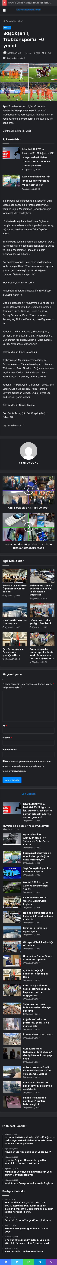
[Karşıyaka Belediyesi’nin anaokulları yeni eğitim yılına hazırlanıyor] (11, 180)
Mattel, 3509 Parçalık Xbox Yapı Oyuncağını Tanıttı (35, 886)
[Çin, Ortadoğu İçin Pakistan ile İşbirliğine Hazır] (15, 639)
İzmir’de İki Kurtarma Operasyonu (15, 622)
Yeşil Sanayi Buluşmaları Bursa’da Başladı (37, 870)
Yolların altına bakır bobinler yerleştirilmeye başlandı (37, 1007)
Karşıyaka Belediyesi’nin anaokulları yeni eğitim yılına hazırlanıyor (36, 180)
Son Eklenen (29, 793)
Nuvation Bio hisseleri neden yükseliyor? (26, 825)
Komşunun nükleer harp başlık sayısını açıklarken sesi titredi (37, 1086)
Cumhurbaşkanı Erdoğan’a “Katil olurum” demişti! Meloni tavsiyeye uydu (38, 1053)
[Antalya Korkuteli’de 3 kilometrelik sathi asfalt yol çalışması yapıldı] (12, 1072)
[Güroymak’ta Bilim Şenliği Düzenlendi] (42, 610)
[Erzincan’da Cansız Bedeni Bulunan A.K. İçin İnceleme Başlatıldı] (42, 576)
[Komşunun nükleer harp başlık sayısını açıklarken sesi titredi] (12, 1087)
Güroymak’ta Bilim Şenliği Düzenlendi (40, 622)
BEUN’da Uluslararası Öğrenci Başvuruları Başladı (15, 588)
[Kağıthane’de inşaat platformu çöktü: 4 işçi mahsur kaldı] (12, 1024)
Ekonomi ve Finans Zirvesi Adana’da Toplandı (37, 958)
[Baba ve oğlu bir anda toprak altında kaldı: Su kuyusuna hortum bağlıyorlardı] (42, 639)
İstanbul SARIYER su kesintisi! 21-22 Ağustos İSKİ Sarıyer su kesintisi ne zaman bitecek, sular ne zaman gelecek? (38, 157)
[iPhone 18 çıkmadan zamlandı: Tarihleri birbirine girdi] (12, 1102)
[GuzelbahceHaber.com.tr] (28, 9)
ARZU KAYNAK (14, 53)
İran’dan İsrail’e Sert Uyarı (38, 1034)
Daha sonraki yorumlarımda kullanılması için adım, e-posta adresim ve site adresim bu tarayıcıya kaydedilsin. (27, 766)
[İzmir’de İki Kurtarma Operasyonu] (15, 610)
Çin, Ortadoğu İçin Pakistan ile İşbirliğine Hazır (13, 652)
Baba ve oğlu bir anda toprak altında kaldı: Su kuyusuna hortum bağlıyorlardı (42, 653)
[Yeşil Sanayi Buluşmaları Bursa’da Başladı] (12, 873)
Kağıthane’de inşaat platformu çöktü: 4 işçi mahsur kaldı (36, 1023)
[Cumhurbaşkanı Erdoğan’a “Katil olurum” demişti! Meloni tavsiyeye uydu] (12, 1053)
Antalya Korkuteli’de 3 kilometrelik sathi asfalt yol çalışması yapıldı (37, 1070)
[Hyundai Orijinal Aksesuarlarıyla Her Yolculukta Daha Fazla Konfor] (12, 839)
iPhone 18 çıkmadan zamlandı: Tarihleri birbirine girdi (34, 1101)
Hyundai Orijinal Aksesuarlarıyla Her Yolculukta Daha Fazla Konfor (36, 839)
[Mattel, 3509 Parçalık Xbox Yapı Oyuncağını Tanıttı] (12, 887)
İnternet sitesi (10, 749)
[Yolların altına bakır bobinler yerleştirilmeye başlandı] (12, 1008)
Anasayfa (10, 21)
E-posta (7, 737)
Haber (20, 21)
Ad (5, 725)
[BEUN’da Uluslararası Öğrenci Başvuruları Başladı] (15, 576)
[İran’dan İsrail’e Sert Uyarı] (12, 1039)
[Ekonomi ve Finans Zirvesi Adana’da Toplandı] (12, 961)
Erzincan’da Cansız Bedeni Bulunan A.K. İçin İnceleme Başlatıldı (41, 590)
